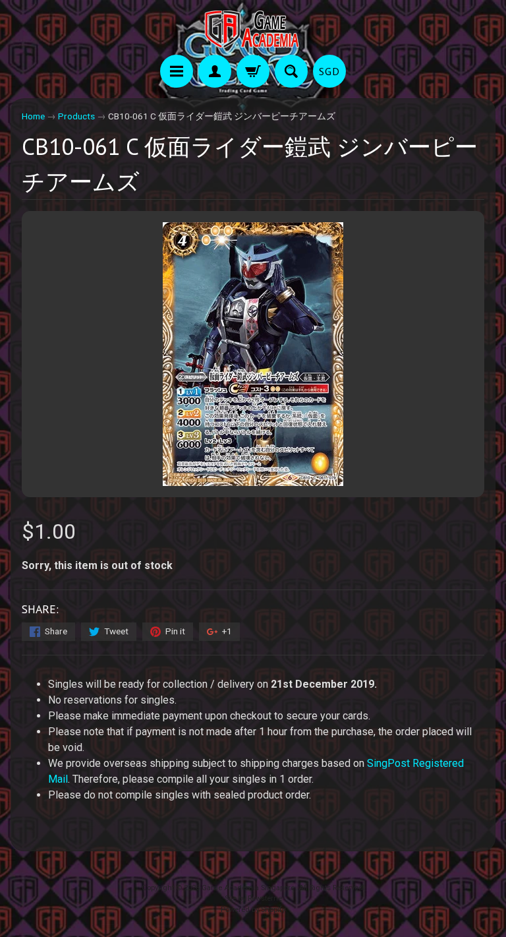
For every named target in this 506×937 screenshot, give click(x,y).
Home (33, 116)
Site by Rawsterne (253, 898)
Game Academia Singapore (248, 888)
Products (76, 116)
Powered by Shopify (253, 909)
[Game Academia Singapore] (253, 29)
